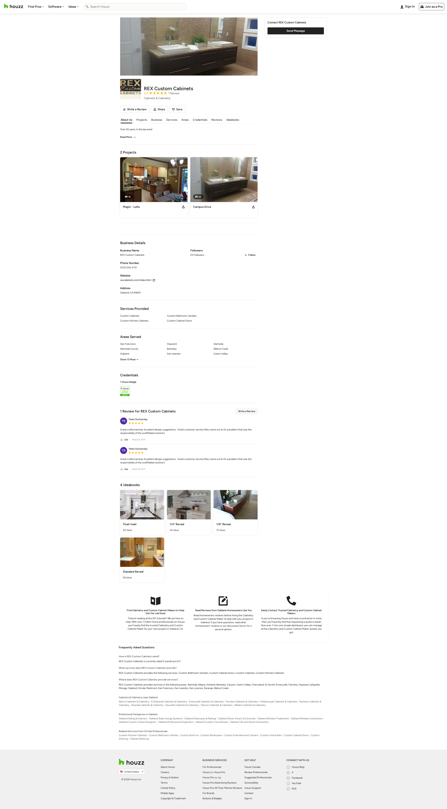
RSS (294, 788)
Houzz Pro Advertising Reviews (220, 782)
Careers (165, 772)
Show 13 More (128, 359)
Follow (251, 254)
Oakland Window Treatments (273, 718)
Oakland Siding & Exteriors (133, 718)
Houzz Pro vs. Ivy (212, 777)
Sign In (248, 798)
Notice (175, 777)
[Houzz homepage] (13, 6)
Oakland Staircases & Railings (200, 718)
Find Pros (34, 7)
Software (54, 7)
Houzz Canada (252, 767)
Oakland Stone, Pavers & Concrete (237, 718)
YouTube (296, 783)
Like (126, 439)
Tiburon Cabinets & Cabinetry (217, 705)
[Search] (87, 6)
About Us (126, 119)
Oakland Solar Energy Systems (166, 718)
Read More (126, 137)
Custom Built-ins (189, 735)
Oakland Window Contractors (307, 718)
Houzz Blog (298, 767)
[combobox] (135, 6)
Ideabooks (232, 119)
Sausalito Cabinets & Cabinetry (182, 705)
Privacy (164, 777)
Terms (164, 782)
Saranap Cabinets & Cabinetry (147, 705)
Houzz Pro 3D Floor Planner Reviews (222, 787)
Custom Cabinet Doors (296, 735)
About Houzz (168, 767)
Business (156, 119)
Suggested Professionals (258, 777)
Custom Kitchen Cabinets (133, 735)
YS (123, 421)
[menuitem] (36, 6)
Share (161, 109)
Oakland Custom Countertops (211, 722)
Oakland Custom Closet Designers (137, 722)
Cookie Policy (168, 787)
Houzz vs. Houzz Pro (214, 772)
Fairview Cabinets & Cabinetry (242, 701)
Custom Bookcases (211, 735)
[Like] (121, 440)
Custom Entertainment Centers (241, 735)
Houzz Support (252, 787)
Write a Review (246, 411)
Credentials (200, 119)
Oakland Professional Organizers (176, 722)
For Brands (208, 793)
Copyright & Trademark (173, 798)
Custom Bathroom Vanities (163, 735)
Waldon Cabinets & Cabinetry (250, 705)
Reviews (216, 119)
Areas (185, 119)
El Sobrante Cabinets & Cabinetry (169, 701)
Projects (141, 119)
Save (179, 109)
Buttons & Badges (212, 798)
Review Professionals (256, 772)
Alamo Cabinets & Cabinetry (134, 701)
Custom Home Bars (271, 735)
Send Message (296, 30)
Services (171, 119)
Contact (248, 793)
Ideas (72, 7)
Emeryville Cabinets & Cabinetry (206, 701)
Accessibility (251, 782)
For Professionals (212, 767)
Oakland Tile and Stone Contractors (249, 722)
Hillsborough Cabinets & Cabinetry (279, 701)
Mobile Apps (167, 793)
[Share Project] (183, 206)
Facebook (297, 777)
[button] (189, 388)
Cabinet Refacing (139, 738)
